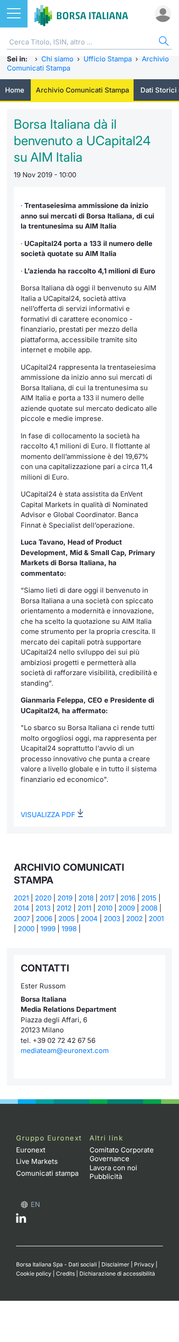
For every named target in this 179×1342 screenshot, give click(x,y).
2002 (134, 918)
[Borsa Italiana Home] (81, 13)
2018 (86, 898)
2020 (43, 898)
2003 (112, 918)
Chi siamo (57, 59)
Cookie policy (33, 1273)
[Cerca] (163, 42)
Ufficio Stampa (108, 59)
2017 (107, 898)
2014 (21, 908)
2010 (104, 908)
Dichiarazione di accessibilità (117, 1273)
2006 (44, 918)
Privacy (144, 1264)
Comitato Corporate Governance (122, 1154)
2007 (22, 918)
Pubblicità (106, 1176)
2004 (89, 918)
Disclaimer (115, 1264)
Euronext (30, 1150)
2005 (66, 918)
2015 (149, 898)
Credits (65, 1273)
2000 (26, 928)
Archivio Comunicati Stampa (82, 90)
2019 (65, 898)
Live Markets (37, 1161)
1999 (48, 928)
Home (14, 90)
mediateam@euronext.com (65, 1050)
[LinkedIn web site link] (21, 1220)
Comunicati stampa (47, 1173)
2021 (21, 898)
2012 (64, 908)
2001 (156, 918)
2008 (149, 908)
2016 (127, 898)
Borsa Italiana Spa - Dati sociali (56, 1264)
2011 (84, 908)
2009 (126, 908)
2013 (42, 908)
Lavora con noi (113, 1167)
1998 (69, 928)
